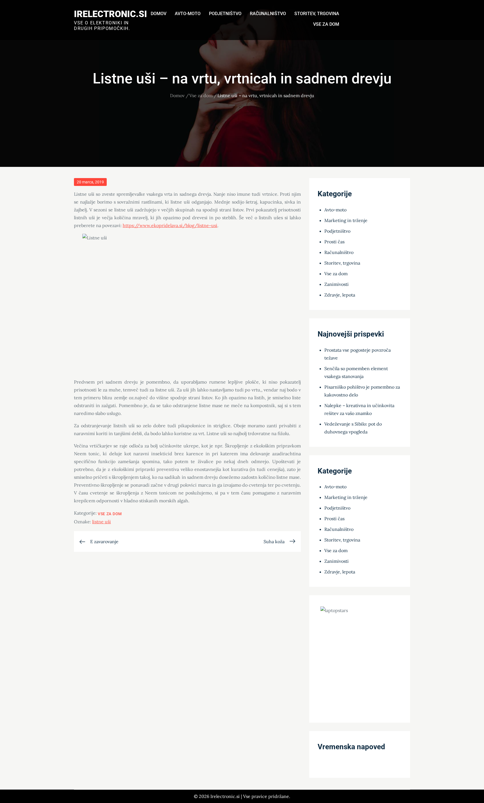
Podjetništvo (225, 13)
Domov (158, 13)
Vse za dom (326, 24)
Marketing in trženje (345, 220)
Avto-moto (188, 13)
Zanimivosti (336, 284)
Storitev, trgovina (316, 13)
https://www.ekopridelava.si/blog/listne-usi (170, 225)
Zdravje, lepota (339, 295)
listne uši (101, 521)
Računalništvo (268, 13)
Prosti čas (334, 241)
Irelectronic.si (110, 14)
